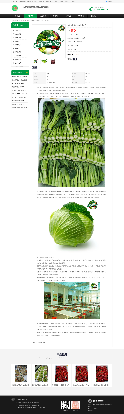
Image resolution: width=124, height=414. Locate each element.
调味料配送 (16, 41)
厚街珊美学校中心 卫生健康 (19, 107)
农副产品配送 (17, 52)
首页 (18, 20)
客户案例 (81, 16)
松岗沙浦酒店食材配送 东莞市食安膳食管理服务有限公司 (67, 385)
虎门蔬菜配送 (17, 63)
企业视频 (43, 16)
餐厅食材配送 (30, 20)
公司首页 (17, 16)
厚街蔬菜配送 (17, 34)
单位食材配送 (17, 45)
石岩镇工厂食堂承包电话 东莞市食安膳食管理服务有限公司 (27, 385)
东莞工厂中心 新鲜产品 (18, 87)
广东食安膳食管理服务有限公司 (24, 405)
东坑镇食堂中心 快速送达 (19, 83)
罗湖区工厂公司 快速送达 (19, 90)
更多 (27, 72)
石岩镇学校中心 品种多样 (19, 104)
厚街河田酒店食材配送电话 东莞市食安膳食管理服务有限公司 (48, 385)
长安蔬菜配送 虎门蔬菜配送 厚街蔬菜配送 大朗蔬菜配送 (20, 76)
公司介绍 (55, 16)
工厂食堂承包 (17, 55)
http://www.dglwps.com (39, 342)
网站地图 (42, 407)
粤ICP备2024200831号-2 (33, 402)
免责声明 (31, 407)
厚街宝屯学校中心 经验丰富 (19, 93)
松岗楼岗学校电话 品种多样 (19, 100)
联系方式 (93, 16)
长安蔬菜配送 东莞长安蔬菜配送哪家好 (20, 80)
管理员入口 (37, 407)
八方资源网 (26, 407)
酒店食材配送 (17, 37)
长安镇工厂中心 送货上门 (19, 97)
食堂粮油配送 (17, 59)
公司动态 (68, 16)
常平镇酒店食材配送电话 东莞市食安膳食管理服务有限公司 (88, 385)
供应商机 (30, 16)
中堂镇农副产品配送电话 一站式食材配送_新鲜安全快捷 (107, 385)
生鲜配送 (16, 48)
